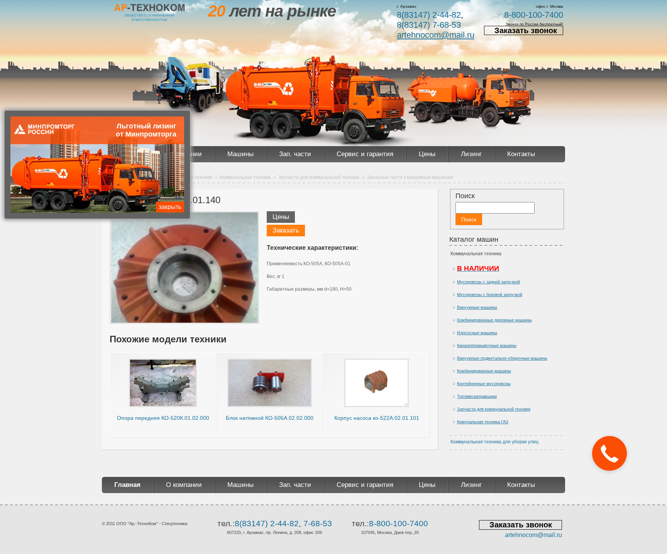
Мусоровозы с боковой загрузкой (489, 294)
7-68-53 (317, 523)
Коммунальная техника (475, 253)
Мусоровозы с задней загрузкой (488, 282)
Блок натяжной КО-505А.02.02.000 (269, 418)
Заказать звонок (525, 30)
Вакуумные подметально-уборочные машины (502, 358)
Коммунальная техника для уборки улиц (494, 442)
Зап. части (295, 154)
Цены (427, 154)
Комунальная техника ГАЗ (482, 421)
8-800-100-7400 (533, 15)
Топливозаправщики (477, 396)
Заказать (286, 230)
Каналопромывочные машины (486, 345)
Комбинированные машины (484, 371)
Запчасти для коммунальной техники (493, 409)
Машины (240, 154)
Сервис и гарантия (365, 154)
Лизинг (471, 154)
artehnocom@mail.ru (435, 35)
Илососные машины (477, 332)
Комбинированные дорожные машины (494, 320)
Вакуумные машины (477, 307)
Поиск (465, 196)
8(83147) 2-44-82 (429, 15)
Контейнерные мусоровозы (484, 383)
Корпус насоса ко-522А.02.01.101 (376, 418)
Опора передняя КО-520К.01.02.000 (163, 418)
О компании (184, 484)
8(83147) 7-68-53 (429, 25)
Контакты (521, 154)
